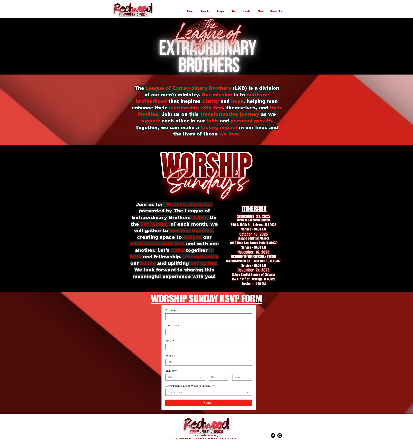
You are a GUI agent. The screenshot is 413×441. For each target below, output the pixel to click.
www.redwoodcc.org (206, 435)
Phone (170, 355)
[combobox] (185, 377)
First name (172, 310)
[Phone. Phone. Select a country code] (170, 362)
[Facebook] (273, 435)
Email (169, 340)
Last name (172, 325)
